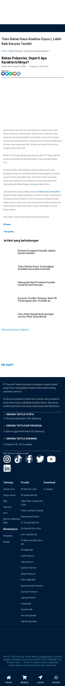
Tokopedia (8, 231)
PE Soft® (7, 364)
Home (4, 51)
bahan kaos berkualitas (49, 191)
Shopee (7, 224)
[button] (63, 27)
